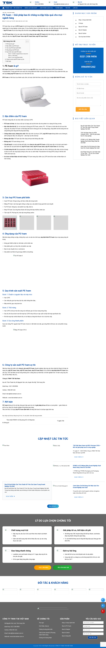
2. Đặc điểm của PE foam (12, 46)
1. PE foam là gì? (9, 44)
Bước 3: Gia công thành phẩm (15, 57)
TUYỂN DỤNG (59, 8)
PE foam (5, 26)
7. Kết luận (8, 61)
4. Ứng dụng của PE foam (12, 50)
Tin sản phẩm (10, 12)
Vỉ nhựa (81, 23)
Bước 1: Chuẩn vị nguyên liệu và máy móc (18, 53)
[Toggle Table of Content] (26, 41)
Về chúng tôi (18, 8)
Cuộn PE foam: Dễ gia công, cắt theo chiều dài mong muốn (21, 201)
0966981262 (88, 66)
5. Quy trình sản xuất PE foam (13, 52)
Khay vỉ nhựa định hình (85, 20)
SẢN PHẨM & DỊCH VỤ (46, 8)
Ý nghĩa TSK (60, 421)
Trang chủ (8, 8)
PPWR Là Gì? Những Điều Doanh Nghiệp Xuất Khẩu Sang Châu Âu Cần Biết (90, 141)
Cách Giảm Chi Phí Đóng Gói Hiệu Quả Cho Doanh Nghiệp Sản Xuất (90, 147)
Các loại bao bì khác (84, 36)
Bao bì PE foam (83, 26)
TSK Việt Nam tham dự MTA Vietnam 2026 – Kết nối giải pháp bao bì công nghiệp (90, 134)
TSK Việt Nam (14, 21)
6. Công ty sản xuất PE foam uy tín (14, 59)
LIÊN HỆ (75, 8)
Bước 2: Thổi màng (12, 55)
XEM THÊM (10, 496)
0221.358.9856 (88, 56)
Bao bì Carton (82, 33)
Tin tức (68, 8)
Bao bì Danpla (83, 30)
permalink (39, 415)
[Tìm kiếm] (101, 8)
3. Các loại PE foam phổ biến (13, 48)
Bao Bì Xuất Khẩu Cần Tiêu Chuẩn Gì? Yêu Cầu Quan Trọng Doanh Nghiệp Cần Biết (90, 127)
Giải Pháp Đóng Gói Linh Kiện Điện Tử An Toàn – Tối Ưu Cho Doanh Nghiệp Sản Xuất (90, 153)
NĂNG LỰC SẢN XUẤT (31, 8)
